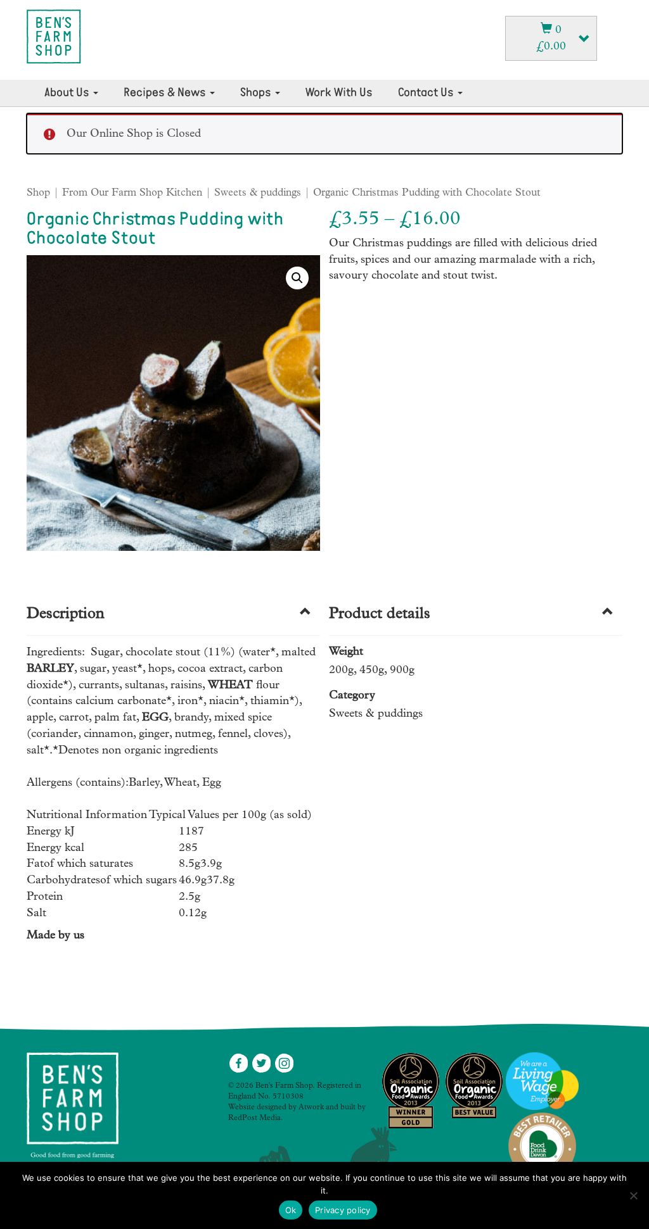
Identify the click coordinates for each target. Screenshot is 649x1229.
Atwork (311, 1108)
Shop (38, 193)
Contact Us (427, 93)
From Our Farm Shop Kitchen (132, 193)
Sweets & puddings (257, 193)
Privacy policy (343, 1210)
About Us (68, 93)
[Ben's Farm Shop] (54, 36)
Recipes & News (166, 93)
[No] (633, 1195)
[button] (297, 278)
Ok (291, 1210)
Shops (257, 93)
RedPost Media (254, 1119)
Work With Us (339, 93)
